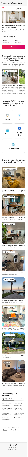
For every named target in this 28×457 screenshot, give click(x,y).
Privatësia (10, 449)
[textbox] (7, 42)
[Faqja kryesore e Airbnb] (3, 8)
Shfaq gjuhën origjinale (16, 3)
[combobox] (13, 37)
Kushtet (17, 449)
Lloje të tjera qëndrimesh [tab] (8, 399)
